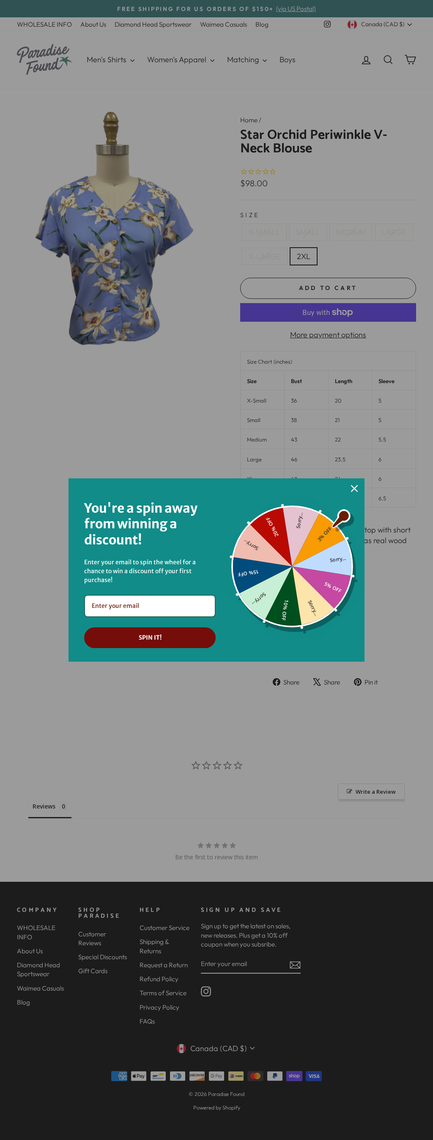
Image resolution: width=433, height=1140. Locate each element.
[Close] (354, 488)
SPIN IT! (150, 637)
